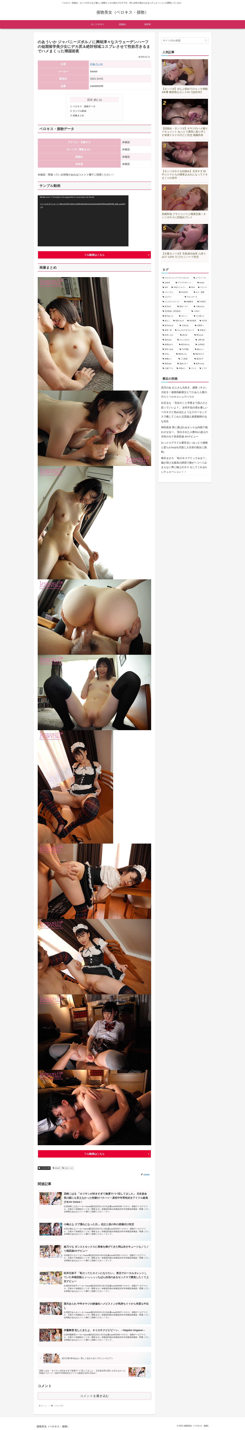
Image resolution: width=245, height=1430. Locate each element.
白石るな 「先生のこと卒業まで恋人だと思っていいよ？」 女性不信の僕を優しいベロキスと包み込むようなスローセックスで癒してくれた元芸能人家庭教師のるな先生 (184, 412)
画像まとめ (78, 115)
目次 (90, 99)
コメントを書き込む (94, 1396)
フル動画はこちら (94, 254)
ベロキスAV (45, 1168)
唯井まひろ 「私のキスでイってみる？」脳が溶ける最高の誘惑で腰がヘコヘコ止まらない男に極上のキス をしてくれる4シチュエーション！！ (184, 465)
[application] (83, 220)
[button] (205, 40)
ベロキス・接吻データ (84, 106)
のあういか (96, 64)
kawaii (57, 1168)
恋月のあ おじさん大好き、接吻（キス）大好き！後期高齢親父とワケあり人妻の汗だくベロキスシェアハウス (184, 392)
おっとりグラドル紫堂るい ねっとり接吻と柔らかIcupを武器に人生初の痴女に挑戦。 (184, 447)
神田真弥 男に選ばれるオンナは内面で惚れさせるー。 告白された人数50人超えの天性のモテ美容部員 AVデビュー (184, 432)
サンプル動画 (79, 111)
